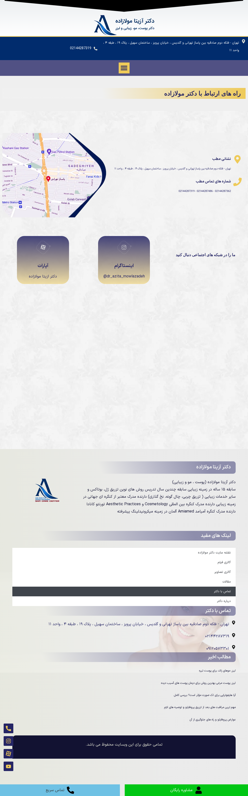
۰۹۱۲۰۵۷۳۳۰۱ (217, 649)
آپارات (43, 265)
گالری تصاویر (222, 572)
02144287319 (80, 48)
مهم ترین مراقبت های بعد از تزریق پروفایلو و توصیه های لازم (200, 707)
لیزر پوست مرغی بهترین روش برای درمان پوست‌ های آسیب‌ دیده (198, 683)
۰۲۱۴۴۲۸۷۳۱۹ (217, 636)
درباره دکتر (224, 601)
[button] (124, 68)
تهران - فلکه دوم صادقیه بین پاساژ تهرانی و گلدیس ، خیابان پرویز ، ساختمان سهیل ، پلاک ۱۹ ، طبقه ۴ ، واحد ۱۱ (172, 169)
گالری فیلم (224, 562)
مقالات (226, 581)
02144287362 (222, 191)
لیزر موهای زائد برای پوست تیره (217, 671)
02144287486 (204, 191)
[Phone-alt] (8, 728)
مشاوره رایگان (181, 790)
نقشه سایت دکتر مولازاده (214, 552)
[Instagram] (8, 741)
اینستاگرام (124, 265)
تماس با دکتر (222, 591)
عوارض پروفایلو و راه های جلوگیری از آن (213, 719)
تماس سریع (55, 790)
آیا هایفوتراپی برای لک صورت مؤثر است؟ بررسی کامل (205, 695)
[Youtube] (8, 766)
